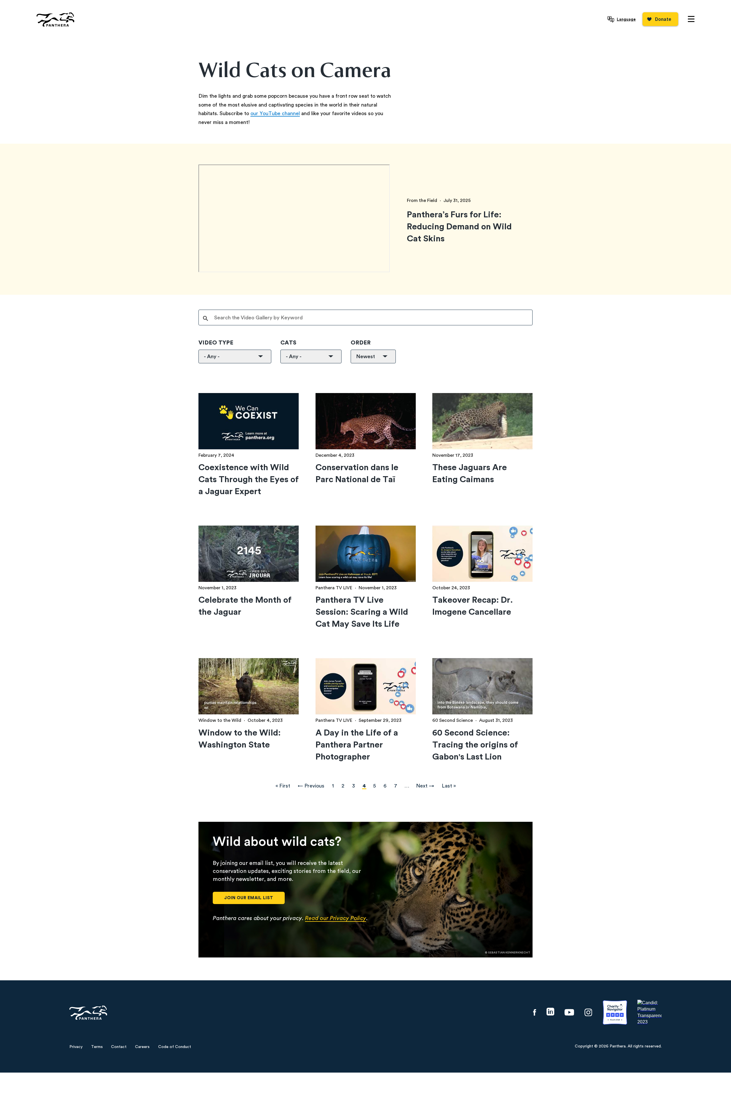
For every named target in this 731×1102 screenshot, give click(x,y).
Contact (118, 1047)
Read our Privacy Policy (335, 918)
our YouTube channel (275, 113)
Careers (142, 1047)
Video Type (215, 343)
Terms (97, 1047)
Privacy (76, 1047)
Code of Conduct (174, 1047)
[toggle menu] (691, 19)
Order (361, 343)
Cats (288, 343)
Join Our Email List (248, 898)
